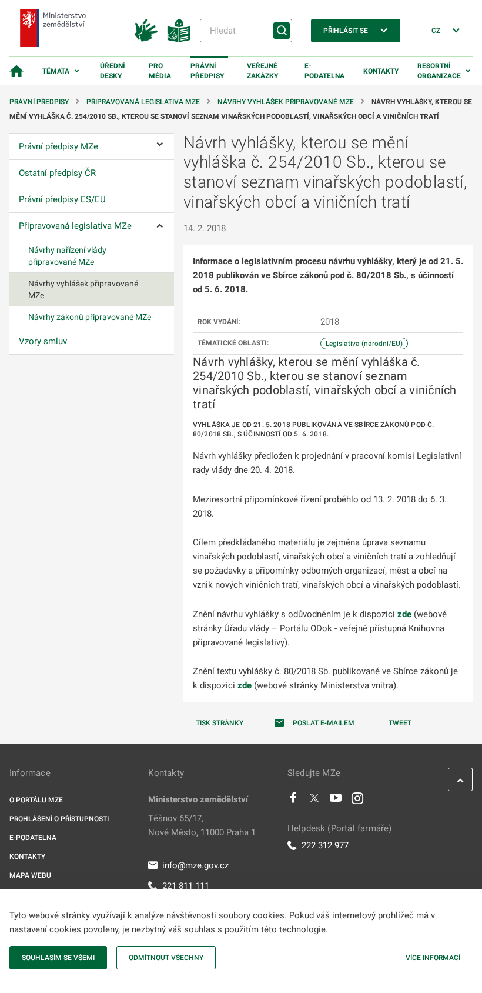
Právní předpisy (207, 71)
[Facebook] (293, 800)
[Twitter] (314, 800)
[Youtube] (336, 800)
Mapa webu (30, 875)
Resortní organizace (439, 71)
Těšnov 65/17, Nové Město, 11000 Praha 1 (202, 825)
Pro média (160, 71)
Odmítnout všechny (166, 958)
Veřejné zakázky (262, 71)
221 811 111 (185, 886)
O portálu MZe (36, 800)
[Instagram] (357, 800)
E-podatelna (324, 71)
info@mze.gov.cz (195, 865)
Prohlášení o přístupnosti (59, 819)
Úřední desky (112, 71)
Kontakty (381, 71)
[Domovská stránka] (16, 71)
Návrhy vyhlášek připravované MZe (285, 102)
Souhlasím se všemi (58, 958)
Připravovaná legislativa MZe (143, 102)
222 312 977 (325, 845)
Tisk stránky (219, 723)
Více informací (433, 958)
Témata (55, 71)
